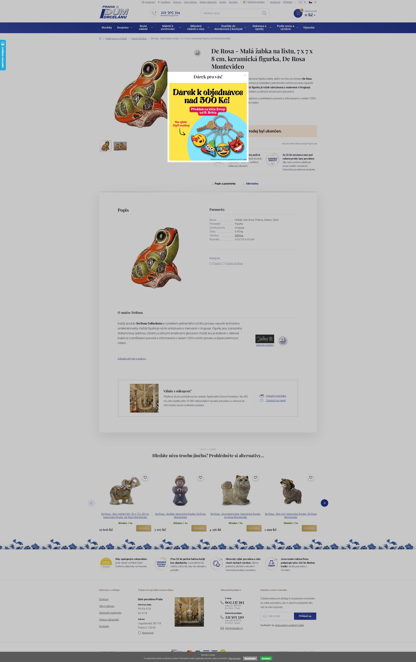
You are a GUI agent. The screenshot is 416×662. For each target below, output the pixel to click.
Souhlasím (266, 658)
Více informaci (234, 658)
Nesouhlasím (250, 658)
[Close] (245, 75)
